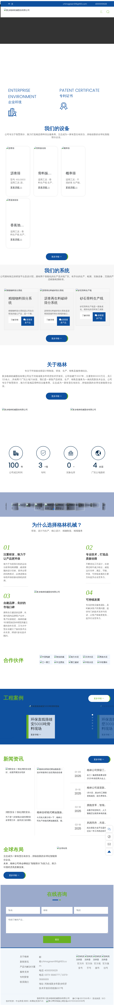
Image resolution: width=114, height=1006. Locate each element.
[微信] (11, 957)
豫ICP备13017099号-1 (81, 998)
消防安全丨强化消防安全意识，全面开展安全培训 (19, 812)
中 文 (10, 3)
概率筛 (71, 173)
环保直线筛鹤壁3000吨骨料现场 (41, 724)
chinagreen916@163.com (75, 3)
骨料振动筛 (44, 175)
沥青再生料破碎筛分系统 (56, 300)
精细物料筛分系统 (20, 300)
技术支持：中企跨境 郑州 (17, 1001)
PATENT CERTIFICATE (80, 90)
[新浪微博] (6, 957)
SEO (103, 998)
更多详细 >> (16, 187)
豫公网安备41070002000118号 (71, 1001)
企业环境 (15, 102)
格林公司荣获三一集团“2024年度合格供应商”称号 (97, 770)
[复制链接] (6, 965)
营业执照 (96, 998)
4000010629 (101, 3)
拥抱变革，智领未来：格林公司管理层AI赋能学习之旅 (97, 805)
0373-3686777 (52, 974)
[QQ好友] (6, 961)
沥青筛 (15, 173)
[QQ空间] (11, 961)
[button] (51, 509)
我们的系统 (57, 270)
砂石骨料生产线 (91, 298)
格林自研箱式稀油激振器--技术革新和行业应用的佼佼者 (49, 812)
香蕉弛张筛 (17, 227)
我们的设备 (57, 128)
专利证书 (66, 96)
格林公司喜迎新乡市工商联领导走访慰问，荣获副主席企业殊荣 (97, 788)
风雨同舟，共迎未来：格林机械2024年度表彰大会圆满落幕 (97, 823)
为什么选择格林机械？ (57, 524)
